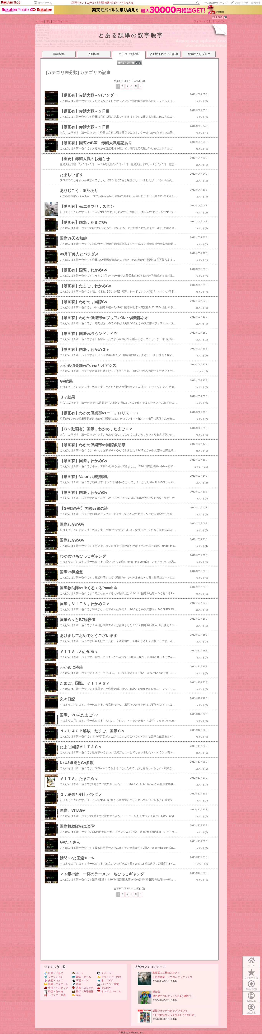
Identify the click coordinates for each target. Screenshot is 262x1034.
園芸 (78, 995)
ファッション (55, 976)
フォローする (251, 977)
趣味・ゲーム (45, 2)
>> (216, 2)
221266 (217, 17)
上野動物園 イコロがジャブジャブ (172, 977)
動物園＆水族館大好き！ (166, 972)
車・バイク (107, 980)
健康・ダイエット (58, 984)
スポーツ (106, 973)
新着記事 (251, 1001)
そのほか (106, 987)
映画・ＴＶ (82, 980)
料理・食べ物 (55, 991)
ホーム (39, 21)
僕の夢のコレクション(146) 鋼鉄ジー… (174, 996)
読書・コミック (84, 987)
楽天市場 (255, 2)
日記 (47, 21)
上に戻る (251, 1012)
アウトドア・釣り (111, 976)
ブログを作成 (241, 2)
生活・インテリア (58, 987)
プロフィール (60, 21)
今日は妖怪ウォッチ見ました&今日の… (174, 1015)
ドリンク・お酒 (57, 995)
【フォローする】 (201, 21)
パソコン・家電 (110, 984)
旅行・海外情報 (84, 991)
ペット (79, 973)
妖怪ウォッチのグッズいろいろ (169, 1010)
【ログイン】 (219, 21)
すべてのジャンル (111, 991)
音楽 (78, 984)
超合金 (156, 991)
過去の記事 (251, 989)
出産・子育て (55, 973)
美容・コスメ (55, 980)
